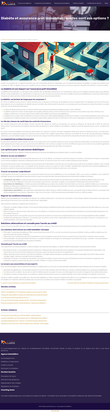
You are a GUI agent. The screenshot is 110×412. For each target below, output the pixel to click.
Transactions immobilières (42, 3)
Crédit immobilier (78, 3)
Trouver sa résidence (24, 3)
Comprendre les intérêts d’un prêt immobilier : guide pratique (21, 315)
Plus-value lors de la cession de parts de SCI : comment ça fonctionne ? (24, 300)
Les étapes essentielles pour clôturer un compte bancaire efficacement (24, 321)
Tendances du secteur (94, 3)
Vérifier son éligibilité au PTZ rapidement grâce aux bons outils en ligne (24, 292)
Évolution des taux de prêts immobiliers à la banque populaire (87, 283)
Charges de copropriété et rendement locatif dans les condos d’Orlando (24, 295)
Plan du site (55, 411)
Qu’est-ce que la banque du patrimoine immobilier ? (19, 283)
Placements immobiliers (62, 3)
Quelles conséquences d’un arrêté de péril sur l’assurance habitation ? (23, 303)
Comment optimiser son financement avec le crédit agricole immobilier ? (24, 318)
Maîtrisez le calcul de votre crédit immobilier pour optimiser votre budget (24, 323)
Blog (106, 3)
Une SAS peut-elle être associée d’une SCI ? (15, 297)
